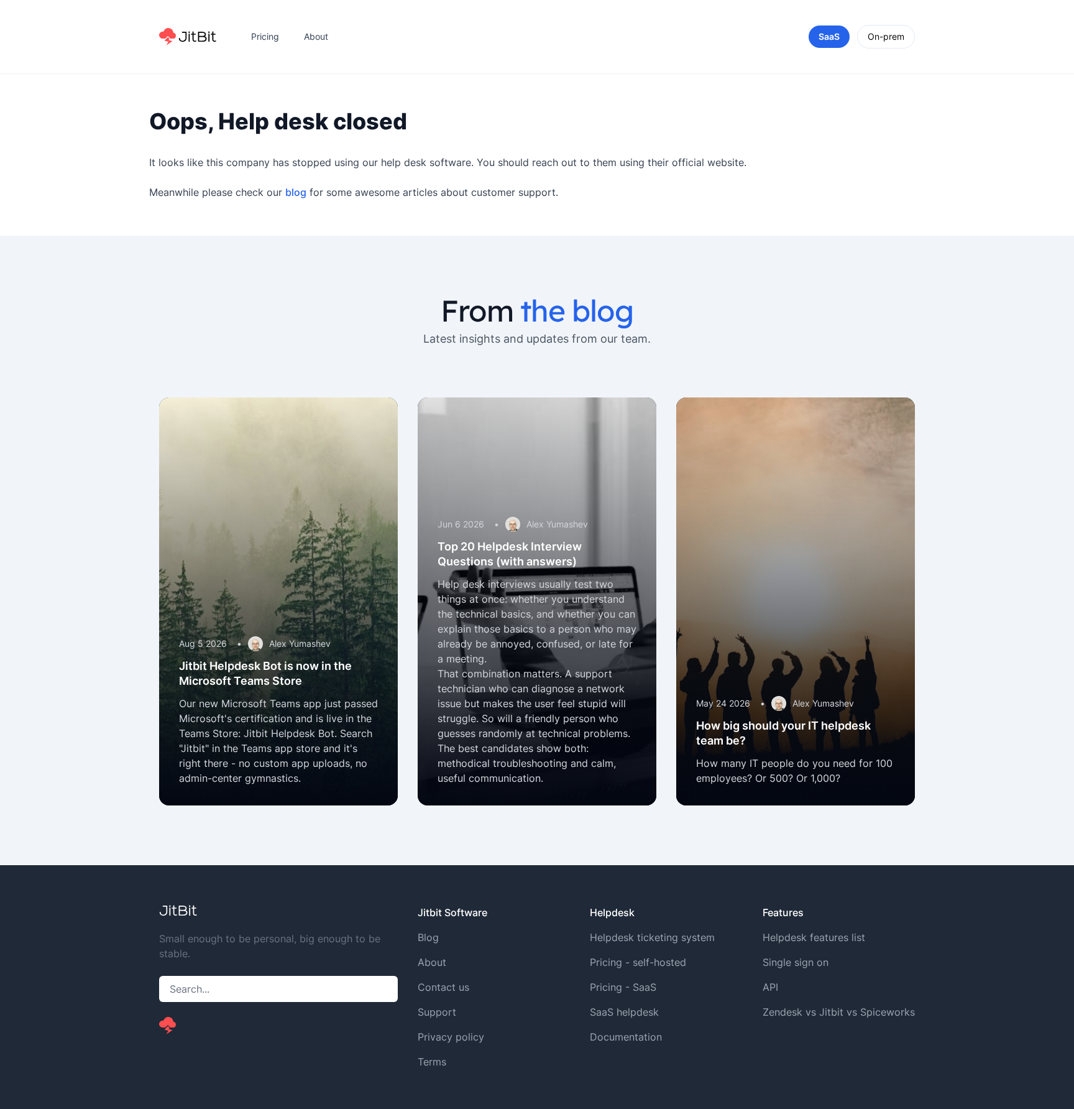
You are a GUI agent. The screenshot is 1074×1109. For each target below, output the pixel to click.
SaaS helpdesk (624, 1012)
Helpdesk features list (814, 937)
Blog (428, 937)
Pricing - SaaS (623, 987)
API (770, 987)
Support (437, 1012)
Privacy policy (451, 1037)
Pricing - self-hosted (638, 962)
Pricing (265, 36)
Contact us (443, 987)
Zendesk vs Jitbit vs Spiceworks (839, 1012)
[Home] (187, 36)
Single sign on (795, 962)
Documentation (626, 1037)
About (316, 36)
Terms (432, 1062)
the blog (576, 310)
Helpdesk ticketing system (652, 937)
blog (295, 192)
